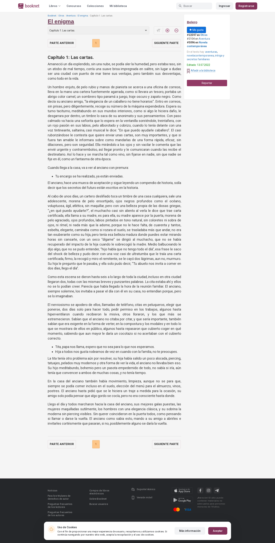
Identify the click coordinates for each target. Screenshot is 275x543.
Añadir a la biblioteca (203, 70)
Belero (192, 22)
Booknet (52, 15)
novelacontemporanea (200, 55)
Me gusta (198, 29)
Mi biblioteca (118, 6)
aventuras (211, 51)
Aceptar (218, 530)
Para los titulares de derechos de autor (59, 497)
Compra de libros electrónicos (99, 492)
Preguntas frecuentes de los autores (60, 514)
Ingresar (224, 6)
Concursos (74, 6)
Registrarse (246, 6)
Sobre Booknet (98, 498)
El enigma (83, 15)
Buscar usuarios (98, 504)
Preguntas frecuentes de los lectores (60, 505)
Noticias (52, 490)
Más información (190, 530)
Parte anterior (62, 43)
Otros (61, 15)
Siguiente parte (166, 43)
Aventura (71, 15)
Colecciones (95, 6)
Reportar (207, 83)
